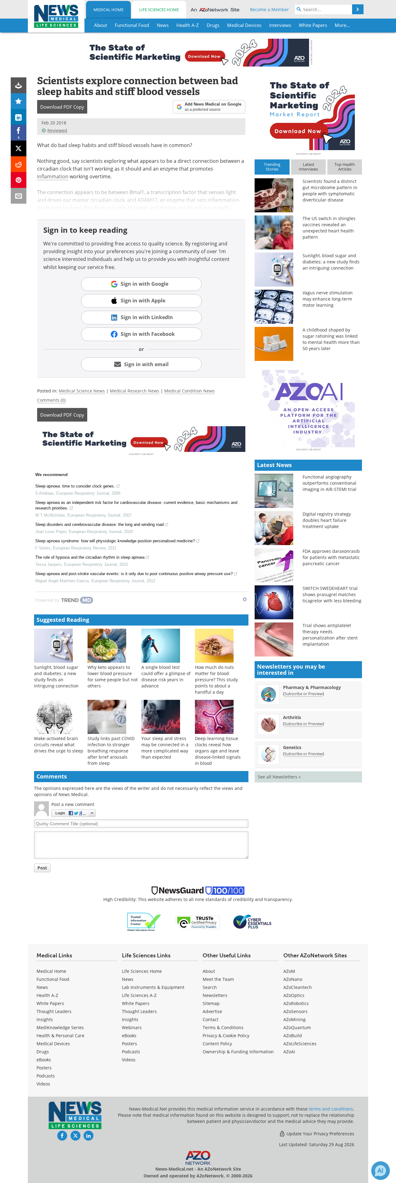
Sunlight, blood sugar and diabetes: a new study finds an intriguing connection (56, 676)
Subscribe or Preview (303, 693)
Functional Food (53, 979)
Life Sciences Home (159, 9)
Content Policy (217, 1043)
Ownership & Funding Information (238, 1052)
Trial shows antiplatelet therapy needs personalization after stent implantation (330, 634)
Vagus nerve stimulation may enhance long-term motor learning (328, 299)
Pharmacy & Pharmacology (312, 687)
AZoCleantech (297, 987)
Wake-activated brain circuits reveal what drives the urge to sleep (58, 744)
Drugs (43, 1052)
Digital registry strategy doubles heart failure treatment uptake (327, 520)
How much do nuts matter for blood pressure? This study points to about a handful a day (216, 679)
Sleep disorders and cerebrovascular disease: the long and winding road (99, 524)
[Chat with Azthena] (380, 1170)
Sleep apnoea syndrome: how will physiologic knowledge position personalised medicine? (115, 541)
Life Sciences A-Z (139, 995)
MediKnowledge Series (60, 1027)
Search (210, 987)
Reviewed (57, 130)
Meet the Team (218, 979)
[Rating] (19, 101)
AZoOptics (293, 995)
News (42, 987)
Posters (44, 1068)
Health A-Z (47, 995)
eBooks (44, 1060)
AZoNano (292, 979)
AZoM (289, 971)
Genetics (292, 747)
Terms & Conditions (223, 1027)
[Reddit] (19, 164)
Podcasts (46, 1076)
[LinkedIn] (19, 117)
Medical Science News (82, 391)
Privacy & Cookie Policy (226, 1035)
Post (42, 868)
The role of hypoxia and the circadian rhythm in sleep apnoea (89, 557)
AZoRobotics (296, 1003)
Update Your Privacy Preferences (319, 1134)
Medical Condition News (189, 391)
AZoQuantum (297, 1027)
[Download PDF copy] (19, 85)
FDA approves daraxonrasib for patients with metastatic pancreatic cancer (331, 557)
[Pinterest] (19, 180)
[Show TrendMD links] (244, 599)
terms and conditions (331, 1109)
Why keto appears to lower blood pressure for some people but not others (113, 676)
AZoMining (294, 1019)
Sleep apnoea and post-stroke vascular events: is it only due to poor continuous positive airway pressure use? (134, 573)
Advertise (212, 1011)
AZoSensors (295, 1011)
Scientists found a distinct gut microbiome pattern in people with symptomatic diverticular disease (330, 190)
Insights (45, 1019)
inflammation (52, 176)
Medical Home (108, 9)
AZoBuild (292, 1035)
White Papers (50, 1003)
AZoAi (289, 1052)
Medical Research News (134, 391)
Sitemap (211, 1003)
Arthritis (292, 717)
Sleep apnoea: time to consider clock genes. (75, 486)
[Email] (19, 196)
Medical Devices (53, 1043)
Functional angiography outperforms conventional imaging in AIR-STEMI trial (329, 483)
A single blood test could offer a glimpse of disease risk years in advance (166, 676)
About (209, 971)
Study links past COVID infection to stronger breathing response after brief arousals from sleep (111, 750)
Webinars (132, 1027)
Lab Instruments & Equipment (153, 987)
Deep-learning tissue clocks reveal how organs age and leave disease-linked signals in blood (218, 750)
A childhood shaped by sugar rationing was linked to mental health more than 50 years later (331, 339)
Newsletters (215, 995)
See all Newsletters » (279, 777)
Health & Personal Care (60, 1035)
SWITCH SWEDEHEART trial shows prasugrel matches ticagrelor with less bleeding (332, 594)
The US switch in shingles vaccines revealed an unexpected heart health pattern (329, 227)
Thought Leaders (54, 1011)
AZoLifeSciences (299, 1043)
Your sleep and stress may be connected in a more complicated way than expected (164, 747)
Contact (210, 1019)
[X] (19, 148)
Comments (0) (51, 400)
